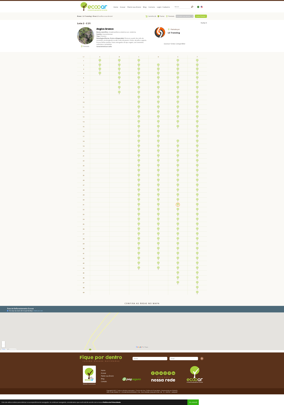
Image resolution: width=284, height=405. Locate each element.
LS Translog (174, 32)
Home (115, 7)
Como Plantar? (201, 16)
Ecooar (122, 7)
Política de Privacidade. (112, 402)
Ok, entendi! (193, 402)
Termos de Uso (140, 390)
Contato (151, 7)
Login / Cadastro (163, 7)
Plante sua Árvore (134, 7)
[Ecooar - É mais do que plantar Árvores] (93, 6)
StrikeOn (175, 390)
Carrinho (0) (152, 16)
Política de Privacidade (153, 390)
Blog (144, 7)
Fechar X (204, 23)
